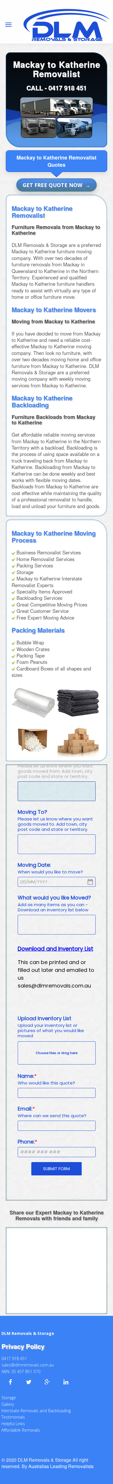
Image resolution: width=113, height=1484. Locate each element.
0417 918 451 (67, 87)
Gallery (7, 1404)
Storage (8, 1397)
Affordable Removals (20, 1430)
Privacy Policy (22, 1346)
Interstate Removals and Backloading (36, 1410)
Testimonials (13, 1417)
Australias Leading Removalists (61, 1466)
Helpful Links (13, 1423)
